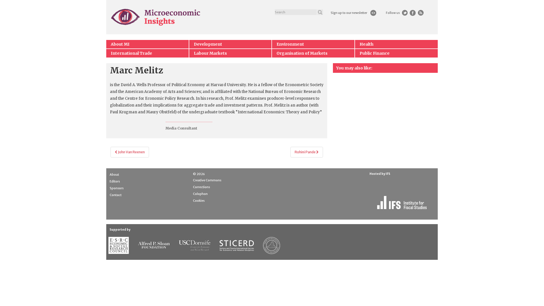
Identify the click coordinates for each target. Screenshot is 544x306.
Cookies (199, 201)
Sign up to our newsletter (349, 13)
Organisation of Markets (302, 53)
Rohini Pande (305, 152)
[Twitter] (405, 13)
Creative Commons (207, 180)
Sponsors (117, 188)
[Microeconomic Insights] (155, 17)
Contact (116, 195)
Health (366, 44)
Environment (290, 44)
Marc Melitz (136, 70)
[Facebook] (413, 13)
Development (208, 44)
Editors (115, 181)
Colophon (200, 194)
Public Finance (375, 53)
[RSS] (421, 13)
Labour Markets (210, 53)
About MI (120, 44)
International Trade (131, 53)
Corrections (201, 187)
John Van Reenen (131, 152)
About (114, 175)
